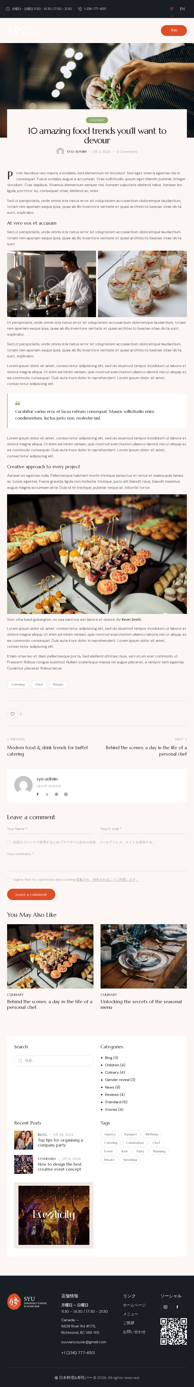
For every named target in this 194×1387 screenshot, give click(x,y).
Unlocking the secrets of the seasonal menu (141, 1004)
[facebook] (177, 1307)
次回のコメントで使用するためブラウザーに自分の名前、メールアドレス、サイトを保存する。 (84, 842)
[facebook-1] (37, 794)
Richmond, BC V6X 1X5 (80, 1332)
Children (112, 1065)
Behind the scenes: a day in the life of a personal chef (49, 1004)
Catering (18, 684)
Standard (113, 1101)
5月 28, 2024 (63, 1135)
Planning (159, 1151)
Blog (108, 1057)
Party (140, 1151)
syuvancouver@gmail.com (83, 1341)
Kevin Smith (131, 619)
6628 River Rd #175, (78, 1326)
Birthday (152, 1134)
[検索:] (53, 1060)
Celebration (135, 1143)
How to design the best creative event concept (60, 1167)
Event (108, 1151)
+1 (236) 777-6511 (78, 1353)
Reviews (112, 1094)
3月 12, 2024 (71, 1159)
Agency (110, 1134)
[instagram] (66, 794)
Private (58, 684)
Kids (125, 1151)
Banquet (130, 1134)
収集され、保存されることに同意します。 (107, 879)
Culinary (97, 120)
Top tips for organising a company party (60, 1143)
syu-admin (47, 779)
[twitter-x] (47, 794)
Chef (39, 684)
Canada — (70, 1319)
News (109, 1087)
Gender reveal (117, 1079)
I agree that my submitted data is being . (76, 879)
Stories (111, 1109)
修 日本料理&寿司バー (73, 1377)
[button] (151, 30)
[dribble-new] (56, 794)
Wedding (130, 1160)
